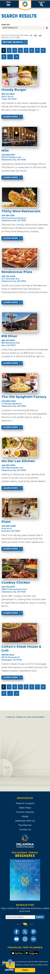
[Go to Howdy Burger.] (19, 75)
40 (40, 35)
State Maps (25, 807)
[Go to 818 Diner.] (19, 322)
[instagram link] (25, 939)
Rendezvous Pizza (16, 272)
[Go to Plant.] (19, 508)
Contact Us (25, 829)
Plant (6, 522)
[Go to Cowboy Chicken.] (19, 568)
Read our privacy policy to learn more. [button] (32, 964)
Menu (8, 2)
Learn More (10, 117)
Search (41, 2)
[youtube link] (16, 939)
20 (35, 35)
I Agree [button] (25, 970)
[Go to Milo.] (19, 136)
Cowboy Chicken (15, 582)
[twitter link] (25, 932)
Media (25, 816)
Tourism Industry (25, 812)
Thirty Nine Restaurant (20, 211)
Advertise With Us (25, 820)
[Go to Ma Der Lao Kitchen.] (19, 447)
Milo (5, 150)
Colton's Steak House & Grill (21, 648)
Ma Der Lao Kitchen (18, 461)
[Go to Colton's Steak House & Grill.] (19, 632)
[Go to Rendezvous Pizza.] (19, 258)
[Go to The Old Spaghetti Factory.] (19, 383)
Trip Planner (25, 825)
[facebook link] (16, 932)
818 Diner (9, 336)
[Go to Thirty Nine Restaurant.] (19, 197)
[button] (8, 4)
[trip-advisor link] (33, 939)
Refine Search (13, 42)
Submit (39, 917)
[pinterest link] (33, 932)
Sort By (5, 25)
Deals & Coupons (25, 803)
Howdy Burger (13, 90)
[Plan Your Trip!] (9, 965)
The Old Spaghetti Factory (23, 397)
